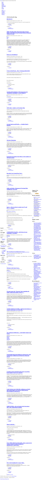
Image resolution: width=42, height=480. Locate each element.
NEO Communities (10, 28)
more (33, 217)
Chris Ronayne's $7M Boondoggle (36, 294)
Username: (2, 234)
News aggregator (3, 253)
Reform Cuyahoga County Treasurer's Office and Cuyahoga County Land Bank (37, 296)
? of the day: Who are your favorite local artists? (37, 247)
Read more (9, 47)
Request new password (3, 239)
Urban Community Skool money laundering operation (37, 292)
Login (9, 23)
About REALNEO (36, 245)
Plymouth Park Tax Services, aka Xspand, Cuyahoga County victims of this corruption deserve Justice (37, 249)
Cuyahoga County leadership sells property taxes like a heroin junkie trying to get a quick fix (18, 372)
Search (3, 252)
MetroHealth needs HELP (37, 203)
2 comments (9, 148)
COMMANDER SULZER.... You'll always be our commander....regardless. (17, 233)
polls (2, 7)
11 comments (10, 346)
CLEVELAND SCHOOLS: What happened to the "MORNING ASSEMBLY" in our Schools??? (17, 92)
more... (5, 250)
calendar (3, 4)
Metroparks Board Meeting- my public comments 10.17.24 (37, 299)
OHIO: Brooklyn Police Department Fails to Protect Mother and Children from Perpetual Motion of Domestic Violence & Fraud (19, 32)
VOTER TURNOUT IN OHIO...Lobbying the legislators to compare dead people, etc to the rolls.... (19, 309)
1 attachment (10, 181)
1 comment (9, 63)
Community (9, 27)
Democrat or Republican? (12, 54)
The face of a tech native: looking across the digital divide (37, 268)
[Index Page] (1, 0)
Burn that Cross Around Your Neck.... (14, 173)
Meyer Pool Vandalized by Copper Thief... (15, 462)
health (3, 13)
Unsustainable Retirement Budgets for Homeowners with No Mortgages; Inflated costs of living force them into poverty (19, 355)
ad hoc (9, 287)
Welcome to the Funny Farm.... (13, 268)
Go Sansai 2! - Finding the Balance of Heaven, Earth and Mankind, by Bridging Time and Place (37, 264)
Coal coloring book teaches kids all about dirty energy (37, 227)
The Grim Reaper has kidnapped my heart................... (18, 251)
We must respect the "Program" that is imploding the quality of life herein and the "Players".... (18, 292)
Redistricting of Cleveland (37, 293)
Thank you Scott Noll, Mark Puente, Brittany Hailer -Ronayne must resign (37, 287)
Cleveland (9, 51)
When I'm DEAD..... (11, 424)
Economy (35, 279)
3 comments (9, 416)
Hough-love (35, 266)
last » (12, 474)
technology (3, 14)
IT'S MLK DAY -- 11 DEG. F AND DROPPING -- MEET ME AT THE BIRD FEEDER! (37, 289)
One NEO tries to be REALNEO (36, 284)
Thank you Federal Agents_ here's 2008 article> (37, 215)
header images (4, 5)
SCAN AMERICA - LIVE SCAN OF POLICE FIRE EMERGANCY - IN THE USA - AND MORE (37, 229)
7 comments (9, 46)
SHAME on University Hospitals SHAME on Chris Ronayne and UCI (37, 207)
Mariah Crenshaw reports (37, 205)
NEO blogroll (4, 6)
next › (11, 474)
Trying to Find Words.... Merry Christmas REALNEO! (18, 70)
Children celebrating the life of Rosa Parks (37, 270)
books (3, 3)
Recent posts (3, 251)
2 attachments (10, 261)
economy (3, 11)
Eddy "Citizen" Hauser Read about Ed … (3, 246)
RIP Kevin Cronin (36, 285)
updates (3, 8)
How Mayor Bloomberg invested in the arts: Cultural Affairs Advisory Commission (37, 277)
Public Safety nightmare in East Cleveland (37, 202)
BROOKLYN (9, 19)
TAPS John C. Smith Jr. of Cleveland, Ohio (16, 107)
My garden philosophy (37, 213)
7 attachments (10, 101)
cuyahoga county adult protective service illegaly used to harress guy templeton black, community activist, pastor (38, 240)
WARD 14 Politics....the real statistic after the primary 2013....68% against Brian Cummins (18, 407)
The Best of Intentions (11, 140)
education (3, 12)
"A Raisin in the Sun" (36, 275)
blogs (2, 2)
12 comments (10, 398)
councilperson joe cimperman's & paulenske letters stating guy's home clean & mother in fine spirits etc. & (37, 232)
